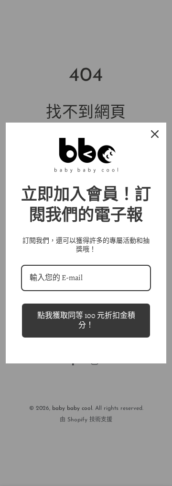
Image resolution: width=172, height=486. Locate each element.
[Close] (154, 134)
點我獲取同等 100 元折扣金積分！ (86, 320)
